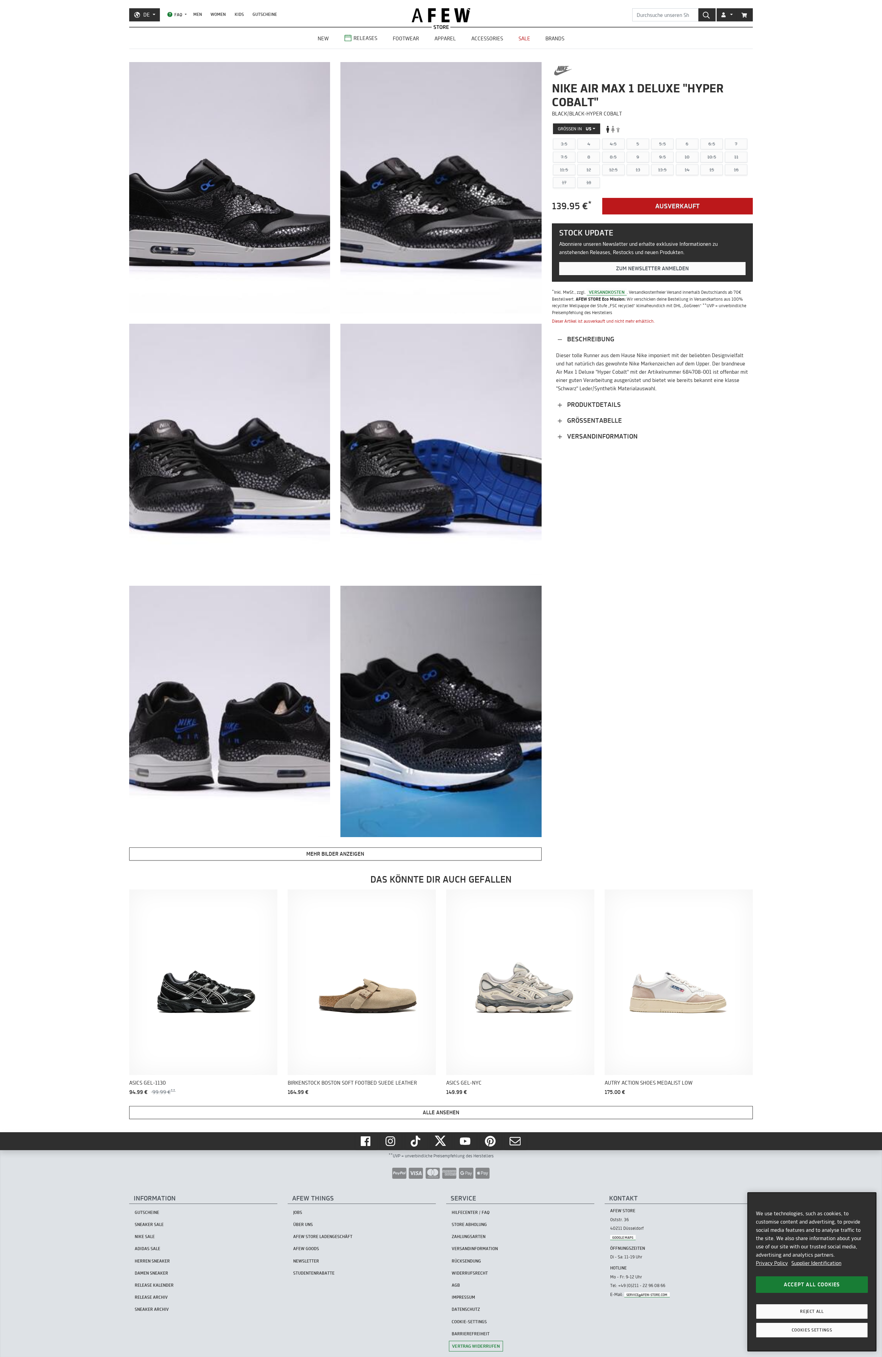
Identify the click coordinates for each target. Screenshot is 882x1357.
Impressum (463, 1297)
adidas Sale (147, 1248)
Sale (524, 38)
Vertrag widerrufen (476, 1346)
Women (218, 14)
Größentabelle (593, 420)
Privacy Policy (772, 1263)
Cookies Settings (812, 1330)
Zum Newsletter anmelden (652, 268)
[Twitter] (441, 1141)
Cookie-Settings (469, 1321)
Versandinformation (601, 436)
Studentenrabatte (314, 1273)
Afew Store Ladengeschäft (322, 1236)
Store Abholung (469, 1224)
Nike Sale (145, 1236)
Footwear (406, 38)
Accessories (487, 38)
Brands (554, 38)
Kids (239, 14)
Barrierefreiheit (471, 1333)
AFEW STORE (441, 15)
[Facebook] (366, 1141)
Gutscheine (265, 14)
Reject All (812, 1311)
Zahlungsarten (468, 1236)
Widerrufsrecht (470, 1273)
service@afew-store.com (646, 1295)
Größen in (575, 129)
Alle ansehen (441, 1112)
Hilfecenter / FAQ (471, 1212)
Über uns (303, 1224)
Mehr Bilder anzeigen (335, 854)
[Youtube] (465, 1141)
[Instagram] (391, 1141)
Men (197, 14)
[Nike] (563, 70)
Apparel (445, 38)
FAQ (178, 14)
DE (146, 14)
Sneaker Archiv (152, 1309)
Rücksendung (466, 1261)
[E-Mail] (515, 1141)
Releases (365, 38)
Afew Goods (306, 1248)
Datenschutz (466, 1309)
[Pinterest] (491, 1141)
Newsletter (306, 1261)
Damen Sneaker (151, 1273)
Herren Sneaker (152, 1261)
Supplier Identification (816, 1263)
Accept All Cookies (812, 1284)
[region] (811, 1271)
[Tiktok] (416, 1141)
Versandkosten (607, 292)
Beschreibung (589, 339)
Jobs (297, 1212)
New (323, 38)
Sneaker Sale (149, 1224)
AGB (456, 1285)
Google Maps (622, 1237)
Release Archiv (151, 1297)
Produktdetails (593, 405)
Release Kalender (154, 1285)
